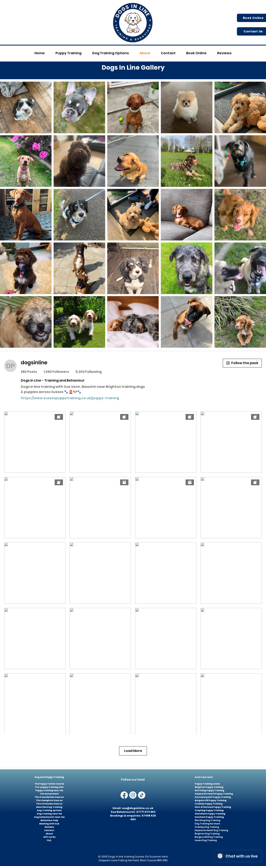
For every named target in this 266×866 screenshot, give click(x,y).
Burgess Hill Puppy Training (211, 800)
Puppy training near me (49, 790)
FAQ (49, 840)
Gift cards (49, 837)
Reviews (49, 827)
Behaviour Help (49, 820)
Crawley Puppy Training (209, 803)
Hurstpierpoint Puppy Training (213, 797)
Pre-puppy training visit (49, 787)
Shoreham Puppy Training (210, 813)
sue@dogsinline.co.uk (137, 808)
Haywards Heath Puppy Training (214, 793)
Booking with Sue (49, 823)
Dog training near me (49, 813)
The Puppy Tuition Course (49, 783)
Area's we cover (204, 777)
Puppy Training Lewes (207, 783)
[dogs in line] (133, 795)
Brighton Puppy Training (209, 787)
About (49, 833)
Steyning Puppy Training (209, 810)
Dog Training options (49, 810)
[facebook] (124, 795)
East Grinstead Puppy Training (213, 807)
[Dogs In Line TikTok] (141, 795)
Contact (49, 830)
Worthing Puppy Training (209, 790)
